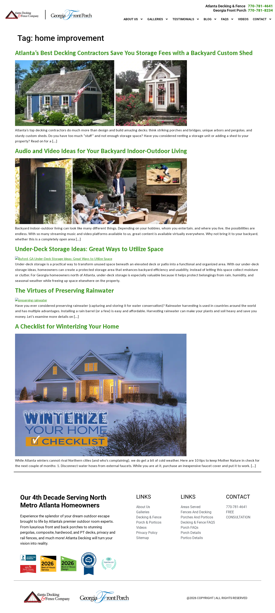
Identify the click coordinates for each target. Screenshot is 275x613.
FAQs (225, 19)
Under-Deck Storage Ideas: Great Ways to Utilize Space (89, 249)
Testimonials (183, 19)
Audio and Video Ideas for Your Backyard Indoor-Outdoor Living (101, 151)
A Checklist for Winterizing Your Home (67, 326)
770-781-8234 (260, 10)
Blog (208, 19)
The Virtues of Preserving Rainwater (64, 290)
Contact (260, 19)
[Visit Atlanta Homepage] (71, 14)
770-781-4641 (260, 6)
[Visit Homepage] (25, 14)
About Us (131, 19)
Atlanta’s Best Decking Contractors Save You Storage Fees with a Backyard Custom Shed (134, 53)
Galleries (155, 19)
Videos (243, 19)
